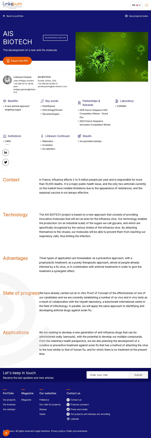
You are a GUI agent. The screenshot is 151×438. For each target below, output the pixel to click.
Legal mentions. (42, 431)
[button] (6, 433)
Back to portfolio (14, 16)
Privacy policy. (58, 431)
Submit (138, 374)
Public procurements (76, 431)
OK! (25, 423)
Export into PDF (19, 60)
